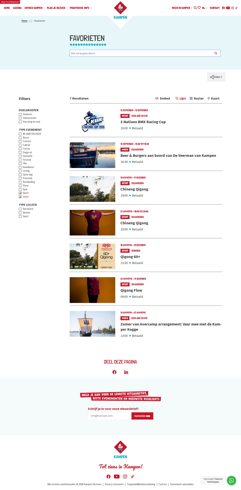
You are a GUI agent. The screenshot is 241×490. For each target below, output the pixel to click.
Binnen (26, 212)
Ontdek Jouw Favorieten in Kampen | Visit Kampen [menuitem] (199, 7)
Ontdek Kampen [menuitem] (34, 8)
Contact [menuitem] (215, 8)
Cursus (26, 148)
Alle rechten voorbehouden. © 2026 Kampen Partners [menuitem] (74, 484)
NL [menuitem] (204, 8)
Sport (26, 192)
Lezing (26, 170)
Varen (26, 196)
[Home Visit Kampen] (120, 10)
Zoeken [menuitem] (195, 7)
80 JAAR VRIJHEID (32, 133)
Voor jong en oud (31, 121)
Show (26, 185)
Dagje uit (27, 152)
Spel (25, 189)
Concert (27, 141)
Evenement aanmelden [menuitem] (182, 484)
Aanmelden (140, 415)
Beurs (26, 137)
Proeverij (27, 178)
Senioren (27, 114)
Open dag (28, 174)
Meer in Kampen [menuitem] (181, 8)
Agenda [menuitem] (17, 8)
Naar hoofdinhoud (10, 1)
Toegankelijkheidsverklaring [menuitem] (141, 484)
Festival (27, 159)
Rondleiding (29, 181)
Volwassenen (29, 117)
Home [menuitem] (7, 8)
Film (25, 163)
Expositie (27, 155)
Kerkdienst (28, 167)
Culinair (26, 144)
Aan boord (28, 208)
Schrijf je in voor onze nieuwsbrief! (113, 409)
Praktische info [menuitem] (80, 8)
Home (24, 20)
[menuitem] (216, 77)
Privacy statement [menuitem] (114, 484)
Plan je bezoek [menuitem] (56, 8)
